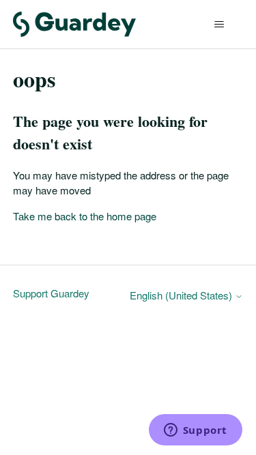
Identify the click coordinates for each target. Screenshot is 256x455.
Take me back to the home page (84, 216)
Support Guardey (51, 293)
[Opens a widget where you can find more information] (195, 431)
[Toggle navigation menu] (219, 24)
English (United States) (182, 295)
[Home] (75, 24)
